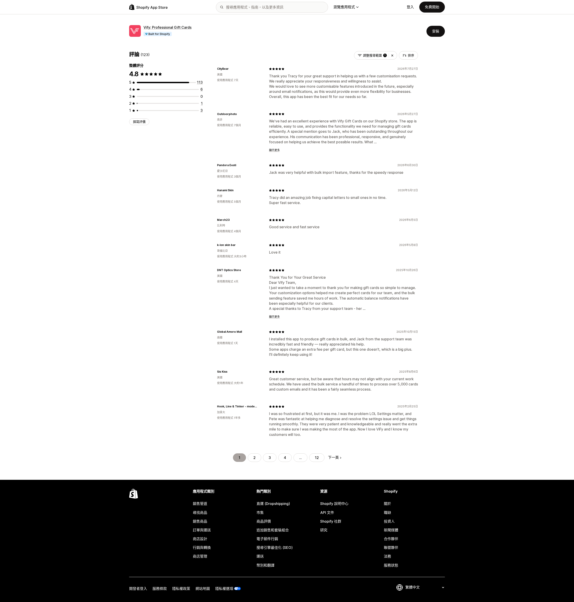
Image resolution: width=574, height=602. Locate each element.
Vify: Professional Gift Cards (167, 27)
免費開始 (432, 7)
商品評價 (264, 521)
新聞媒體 (391, 530)
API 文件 (327, 512)
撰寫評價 (139, 122)
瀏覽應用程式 (344, 7)
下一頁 (333, 457)
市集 (260, 512)
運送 (260, 556)
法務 (387, 556)
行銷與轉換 (202, 547)
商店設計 (200, 539)
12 (317, 457)
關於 (387, 503)
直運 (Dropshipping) (273, 503)
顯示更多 (274, 150)
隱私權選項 (224, 588)
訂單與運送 (202, 530)
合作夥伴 (391, 539)
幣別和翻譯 (265, 565)
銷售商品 (200, 521)
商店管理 (200, 556)
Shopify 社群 (330, 521)
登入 (410, 7)
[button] (392, 55)
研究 (323, 530)
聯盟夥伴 (391, 547)
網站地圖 (203, 588)
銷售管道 (200, 503)
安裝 (435, 31)
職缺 (387, 512)
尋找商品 (200, 512)
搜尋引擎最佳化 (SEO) (275, 547)
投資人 (389, 521)
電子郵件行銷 (267, 539)
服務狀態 (391, 565)
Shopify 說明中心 (334, 503)
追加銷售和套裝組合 (273, 530)
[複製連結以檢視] (231, 69)
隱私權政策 (181, 588)
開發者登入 (138, 588)
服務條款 (159, 588)
